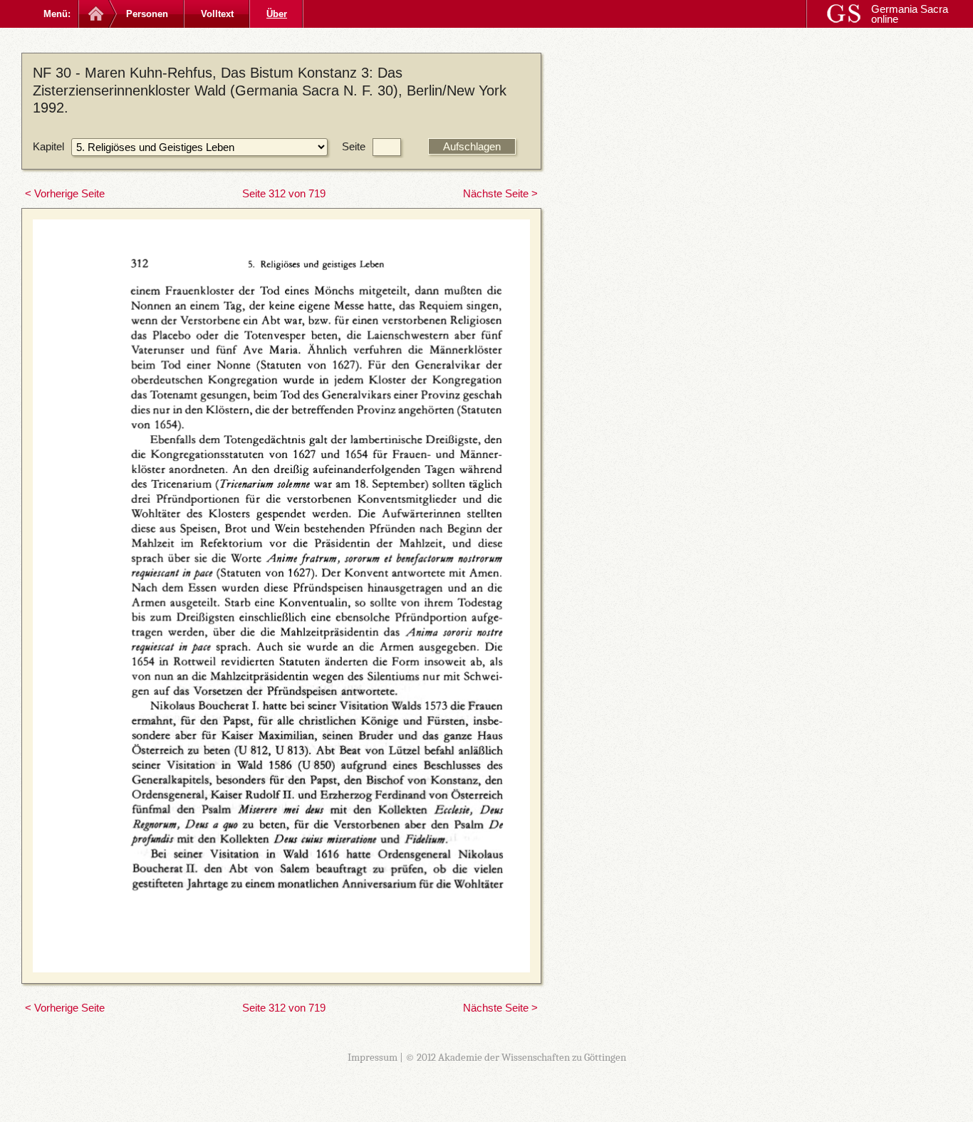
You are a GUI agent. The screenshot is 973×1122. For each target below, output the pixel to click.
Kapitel (48, 146)
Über (276, 14)
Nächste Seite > (500, 193)
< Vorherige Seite (65, 193)
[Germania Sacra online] (94, 14)
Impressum (372, 1057)
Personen (147, 14)
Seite (353, 146)
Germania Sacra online (909, 14)
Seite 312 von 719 (284, 193)
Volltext (217, 14)
